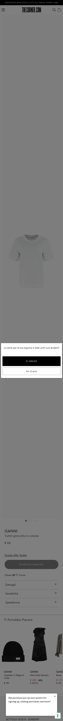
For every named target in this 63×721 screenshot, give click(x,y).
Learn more (19, 710)
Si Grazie (31, 361)
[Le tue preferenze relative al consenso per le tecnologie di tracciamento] (58, 716)
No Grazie (31, 371)
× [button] (55, 696)
